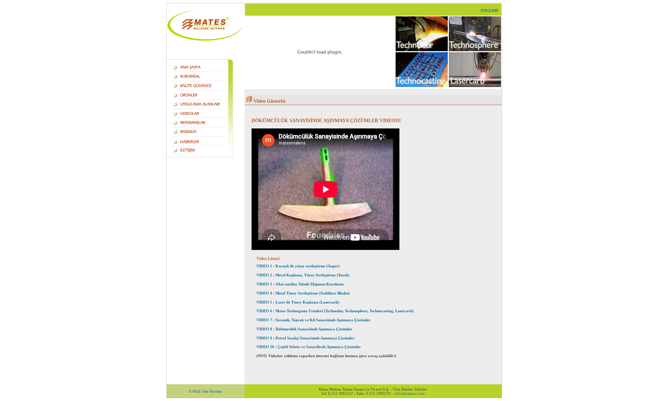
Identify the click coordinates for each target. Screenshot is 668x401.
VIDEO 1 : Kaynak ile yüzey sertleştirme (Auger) (298, 266)
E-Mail (194, 391)
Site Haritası (212, 391)
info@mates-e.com (410, 393)
